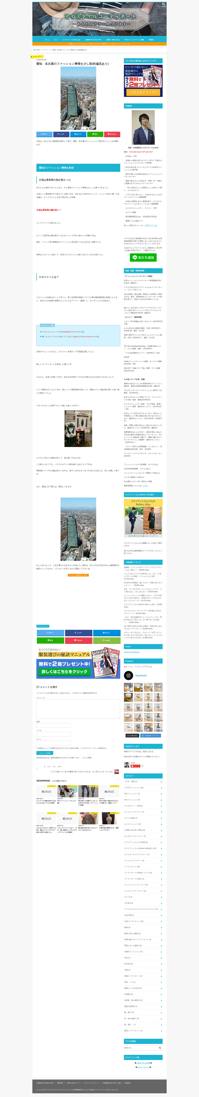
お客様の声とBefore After (93, 40)
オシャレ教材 (130, 818)
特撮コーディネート (133, 976)
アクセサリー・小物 (133, 806)
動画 (127, 927)
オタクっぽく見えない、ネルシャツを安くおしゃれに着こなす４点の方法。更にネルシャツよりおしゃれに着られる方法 (143, 635)
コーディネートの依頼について (138, 873)
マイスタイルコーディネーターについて (141, 909)
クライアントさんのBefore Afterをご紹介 (139, 604)
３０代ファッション (133, 787)
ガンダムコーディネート (135, 836)
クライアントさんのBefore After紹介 (140, 848)
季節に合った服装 (133, 945)
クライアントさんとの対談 (136, 842)
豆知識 (128, 994)
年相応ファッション (133, 952)
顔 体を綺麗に (131, 1018)
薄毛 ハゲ (130, 982)
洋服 (127, 970)
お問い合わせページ (73, 1083)
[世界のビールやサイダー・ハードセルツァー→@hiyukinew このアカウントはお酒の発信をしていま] (128, 687)
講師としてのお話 (133, 988)
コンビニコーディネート (135, 891)
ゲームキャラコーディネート (136, 854)
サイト (38, 739)
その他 (128, 903)
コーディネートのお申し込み (71, 40)
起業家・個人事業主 (133, 1000)
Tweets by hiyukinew (132, 652)
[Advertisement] (78, 599)
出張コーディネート (133, 921)
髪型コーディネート (133, 1031)
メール (38, 730)
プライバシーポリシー (91, 1083)
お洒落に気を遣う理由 (134, 830)
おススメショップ (132, 824)
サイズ (128, 897)
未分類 (128, 964)
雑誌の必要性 (130, 1006)
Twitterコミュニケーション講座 (134, 40)
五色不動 (129, 915)
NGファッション (132, 794)
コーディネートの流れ (134, 879)
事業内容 (60, 1083)
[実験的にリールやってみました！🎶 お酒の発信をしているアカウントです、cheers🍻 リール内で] (138, 687)
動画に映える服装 (132, 933)
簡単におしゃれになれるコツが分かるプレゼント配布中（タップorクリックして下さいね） (100, 44)
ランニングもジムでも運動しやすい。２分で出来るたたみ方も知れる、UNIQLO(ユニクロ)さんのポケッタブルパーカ (143, 598)
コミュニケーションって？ (136, 885)
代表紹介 (151, 40)
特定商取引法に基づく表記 (112, 1083)
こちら (145, 486)
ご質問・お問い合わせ (113, 40)
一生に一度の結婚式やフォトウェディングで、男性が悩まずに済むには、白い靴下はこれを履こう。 (143, 619)
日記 (127, 958)
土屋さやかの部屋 (143, 1063)
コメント (40, 698)
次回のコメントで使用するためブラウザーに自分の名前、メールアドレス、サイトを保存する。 (73, 748)
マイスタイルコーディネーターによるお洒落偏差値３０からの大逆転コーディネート (76, 1090)
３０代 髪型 (130, 781)
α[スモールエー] (143, 1067)
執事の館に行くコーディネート (137, 939)
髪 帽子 (130, 1025)
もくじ (56, 40)
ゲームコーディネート (134, 860)
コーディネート (43, 626)
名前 (38, 722)
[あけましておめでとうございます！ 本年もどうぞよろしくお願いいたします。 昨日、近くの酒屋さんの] (128, 697)
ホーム (47, 40)
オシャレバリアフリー (134, 812)
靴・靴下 (129, 1012)
